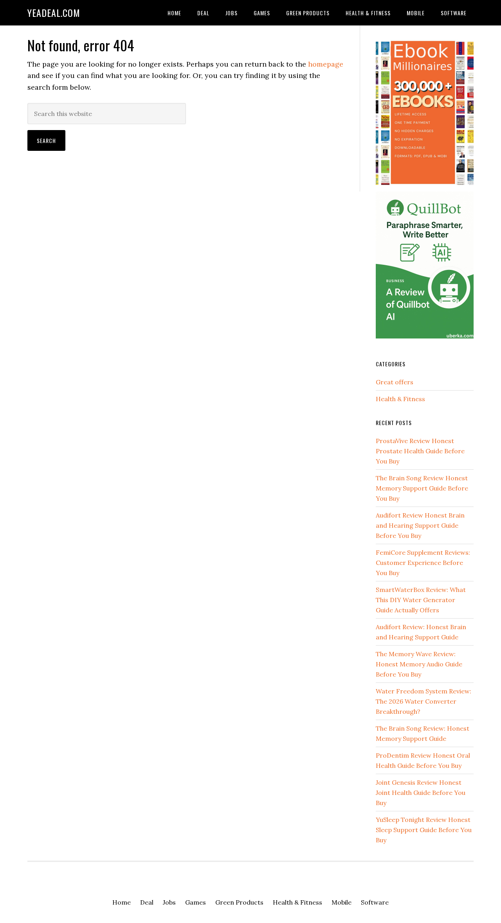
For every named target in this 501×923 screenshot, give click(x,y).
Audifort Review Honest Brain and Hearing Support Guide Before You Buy (420, 525)
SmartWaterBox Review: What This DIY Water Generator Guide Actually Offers (421, 600)
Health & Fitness (400, 399)
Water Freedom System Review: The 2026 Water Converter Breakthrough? (423, 701)
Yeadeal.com (53, 12)
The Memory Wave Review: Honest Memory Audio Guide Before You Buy (419, 664)
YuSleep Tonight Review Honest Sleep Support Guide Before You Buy (424, 830)
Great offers (394, 382)
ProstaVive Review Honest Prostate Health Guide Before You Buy (420, 451)
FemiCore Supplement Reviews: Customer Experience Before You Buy (423, 562)
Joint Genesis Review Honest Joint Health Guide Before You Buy (420, 792)
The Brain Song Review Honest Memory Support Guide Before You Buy (422, 488)
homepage (325, 64)
